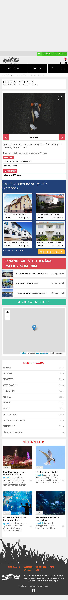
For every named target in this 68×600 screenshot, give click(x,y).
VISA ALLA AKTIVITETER (32, 302)
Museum (7, 402)
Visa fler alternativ (49, 252)
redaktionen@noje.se (39, 586)
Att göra (13, 68)
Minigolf (7, 396)
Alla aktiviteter (14, 432)
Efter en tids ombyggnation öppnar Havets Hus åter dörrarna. (47, 525)
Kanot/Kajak (9, 391)
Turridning (9, 426)
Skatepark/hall (10, 414)
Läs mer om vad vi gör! (48, 580)
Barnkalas (8, 373)
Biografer (8, 379)
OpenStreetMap (42, 353)
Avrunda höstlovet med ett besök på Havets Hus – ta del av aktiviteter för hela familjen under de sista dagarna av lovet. (48, 479)
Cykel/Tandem (10, 385)
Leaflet (23, 353)
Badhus (7, 367)
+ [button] (7, 312)
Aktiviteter (19, 75)
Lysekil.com (7, 75)
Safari (6, 408)
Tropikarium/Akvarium (14, 420)
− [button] (7, 317)
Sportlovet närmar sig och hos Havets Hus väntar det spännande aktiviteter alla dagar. (14, 527)
